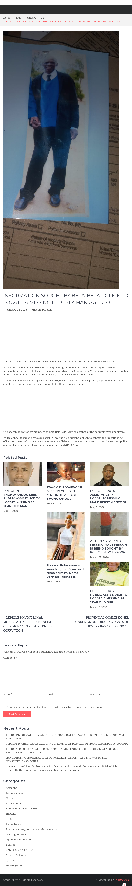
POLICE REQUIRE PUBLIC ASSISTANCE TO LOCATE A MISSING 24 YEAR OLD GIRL (108, 596)
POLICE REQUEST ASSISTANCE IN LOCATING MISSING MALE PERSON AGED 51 (108, 496)
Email (51, 694)
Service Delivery (16, 855)
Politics (10, 844)
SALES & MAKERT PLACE (21, 850)
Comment (10, 657)
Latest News (13, 824)
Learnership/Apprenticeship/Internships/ (31, 829)
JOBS (9, 819)
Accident (11, 787)
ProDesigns (122, 879)
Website (95, 694)
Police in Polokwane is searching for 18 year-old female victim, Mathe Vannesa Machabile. (65, 571)
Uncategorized (15, 865)
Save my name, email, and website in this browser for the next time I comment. (55, 707)
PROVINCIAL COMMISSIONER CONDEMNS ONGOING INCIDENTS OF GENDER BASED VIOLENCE (101, 622)
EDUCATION (13, 803)
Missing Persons (42, 309)
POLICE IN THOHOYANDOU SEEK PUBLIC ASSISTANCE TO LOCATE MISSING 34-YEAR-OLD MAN (21, 498)
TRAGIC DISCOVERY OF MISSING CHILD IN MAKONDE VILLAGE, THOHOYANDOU (64, 493)
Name (7, 694)
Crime (10, 798)
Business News (15, 793)
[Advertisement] (66, 336)
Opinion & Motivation (19, 839)
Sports (10, 860)
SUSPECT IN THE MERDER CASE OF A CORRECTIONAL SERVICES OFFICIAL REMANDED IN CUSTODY (67, 743)
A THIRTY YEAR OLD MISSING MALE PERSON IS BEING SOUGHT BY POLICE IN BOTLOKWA (108, 546)
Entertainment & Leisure (21, 808)
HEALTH (11, 813)
